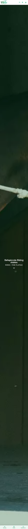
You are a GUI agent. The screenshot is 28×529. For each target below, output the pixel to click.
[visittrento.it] (4, 2)
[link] (19, 2)
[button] (22, 2)
